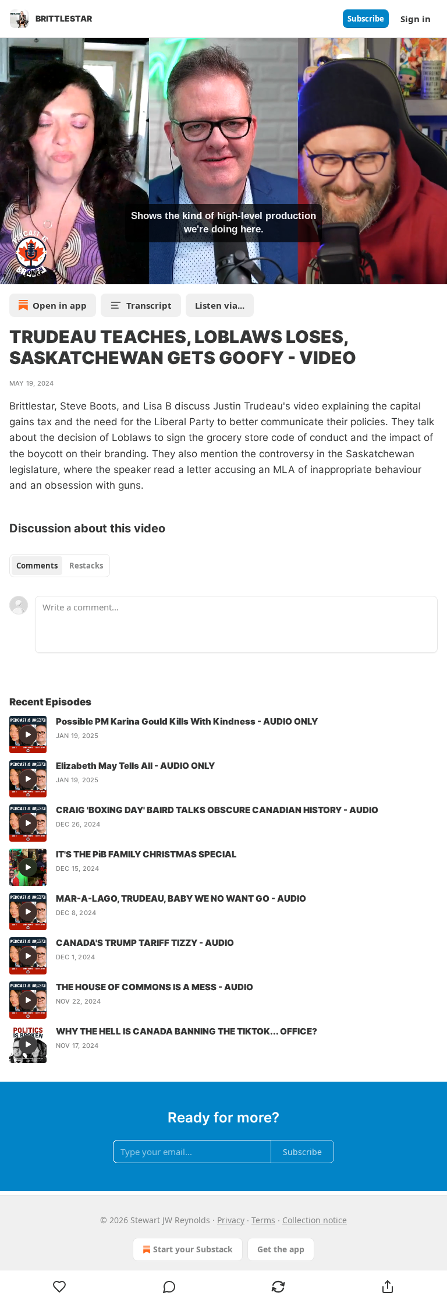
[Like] (59, 1286)
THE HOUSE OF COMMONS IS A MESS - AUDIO (154, 987)
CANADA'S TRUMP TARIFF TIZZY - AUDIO (145, 942)
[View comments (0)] (169, 1286)
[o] (28, 734)
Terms (263, 1220)
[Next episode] (38, 271)
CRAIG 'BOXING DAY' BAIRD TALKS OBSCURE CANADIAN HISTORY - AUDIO (217, 809)
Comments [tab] (37, 565)
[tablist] (59, 565)
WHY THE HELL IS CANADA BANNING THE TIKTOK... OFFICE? (186, 1031)
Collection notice (314, 1220)
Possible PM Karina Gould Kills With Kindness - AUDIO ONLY (187, 721)
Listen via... (219, 305)
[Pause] (12, 271)
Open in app (60, 305)
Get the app (280, 1249)
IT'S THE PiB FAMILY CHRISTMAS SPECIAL (146, 854)
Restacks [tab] (86, 565)
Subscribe (365, 18)
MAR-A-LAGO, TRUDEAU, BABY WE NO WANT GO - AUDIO (181, 898)
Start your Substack (193, 1249)
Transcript (149, 305)
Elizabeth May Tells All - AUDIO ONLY (135, 765)
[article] (223, 734)
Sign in (415, 18)
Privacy (230, 1220)
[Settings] (434, 271)
